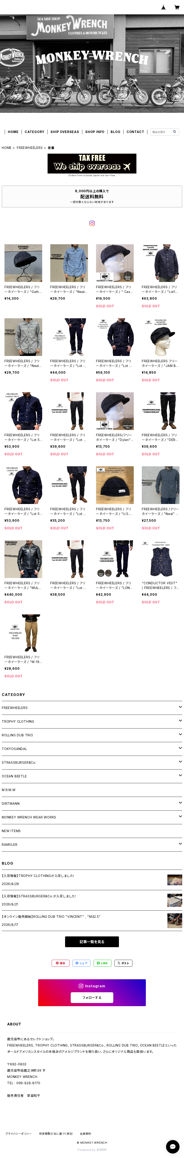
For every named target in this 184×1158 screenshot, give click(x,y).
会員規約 (85, 1133)
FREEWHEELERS (30, 148)
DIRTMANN (11, 803)
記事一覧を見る (92, 942)
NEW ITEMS (11, 831)
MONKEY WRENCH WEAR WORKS (29, 817)
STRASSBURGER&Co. (19, 762)
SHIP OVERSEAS (64, 132)
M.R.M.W (9, 790)
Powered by (87, 1149)
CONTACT (135, 132)
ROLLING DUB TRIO (17, 735)
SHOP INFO (95, 132)
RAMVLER (10, 844)
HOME (13, 132)
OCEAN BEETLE (14, 776)
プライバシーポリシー (18, 1133)
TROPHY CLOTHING (18, 721)
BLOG (115, 132)
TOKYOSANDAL (14, 749)
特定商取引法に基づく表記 (56, 1133)
